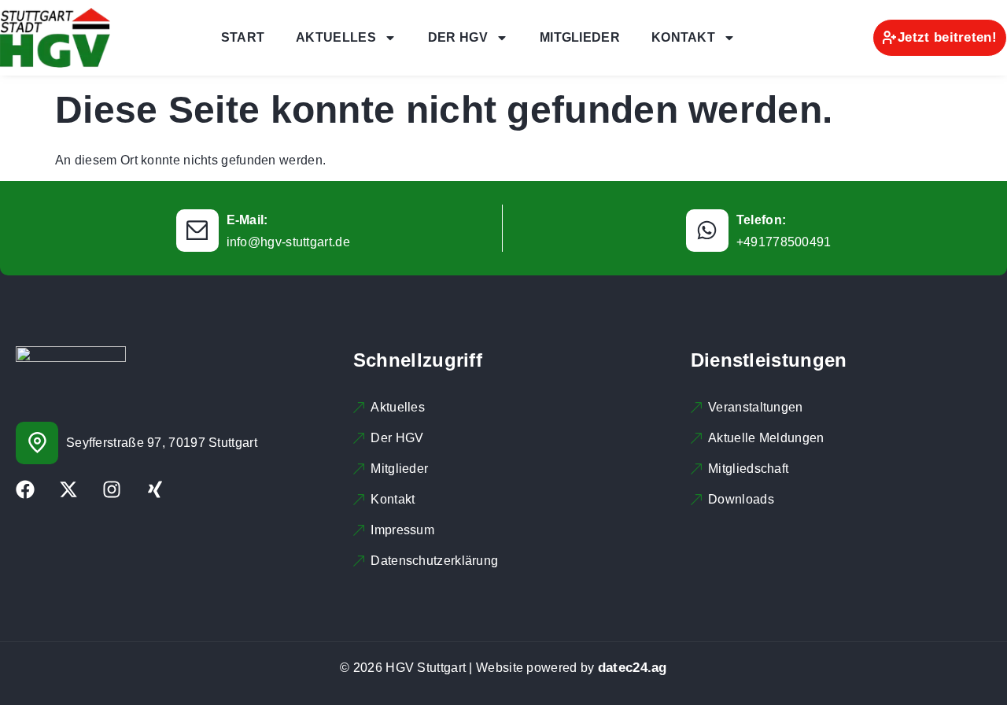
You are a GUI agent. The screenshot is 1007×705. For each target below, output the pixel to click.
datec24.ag (632, 667)
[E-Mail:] (197, 230)
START (243, 37)
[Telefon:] (707, 230)
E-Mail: (247, 220)
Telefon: (761, 220)
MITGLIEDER (580, 37)
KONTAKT (683, 37)
